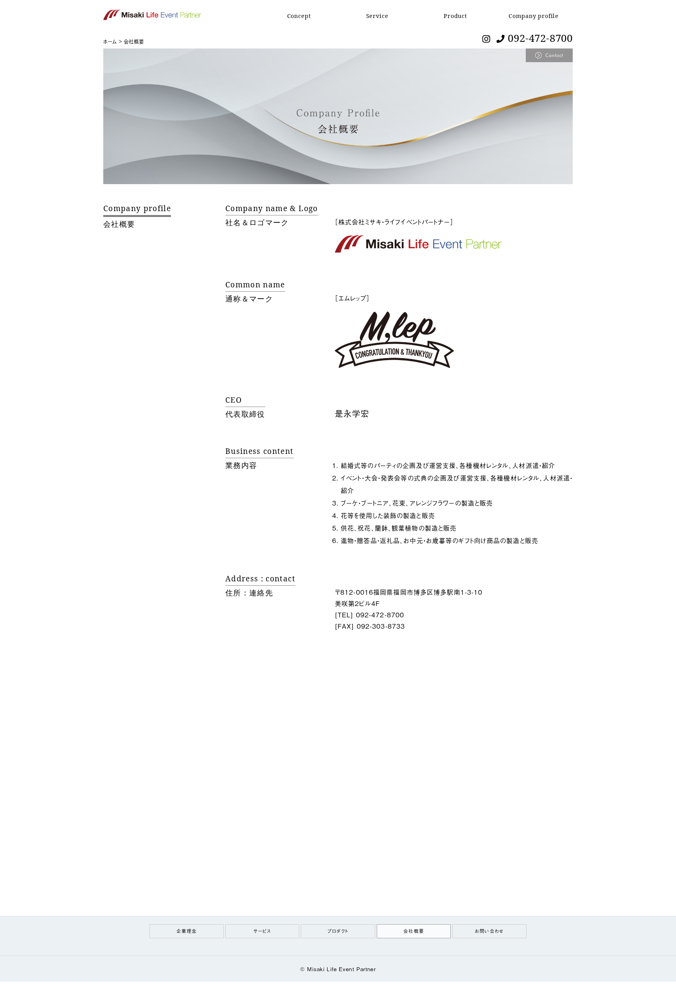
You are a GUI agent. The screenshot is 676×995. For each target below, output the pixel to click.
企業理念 (186, 930)
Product (455, 16)
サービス (262, 930)
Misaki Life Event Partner (341, 969)
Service (377, 16)
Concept (299, 16)
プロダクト (338, 930)
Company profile (534, 16)
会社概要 (413, 930)
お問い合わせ (489, 930)
